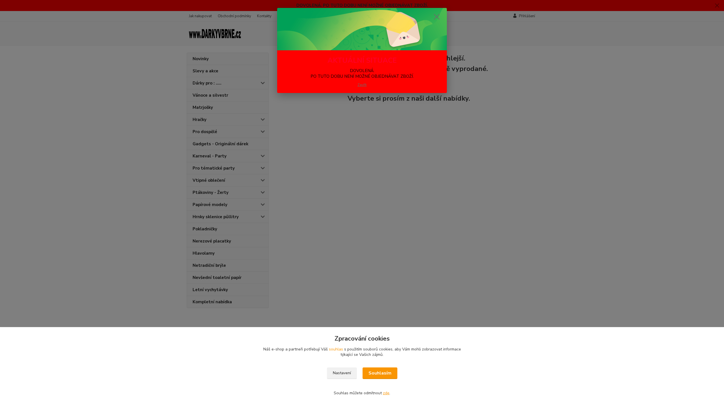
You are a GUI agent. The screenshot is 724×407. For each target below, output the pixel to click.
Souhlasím (380, 373)
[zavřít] (436, 17)
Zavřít (362, 85)
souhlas (336, 349)
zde (386, 393)
